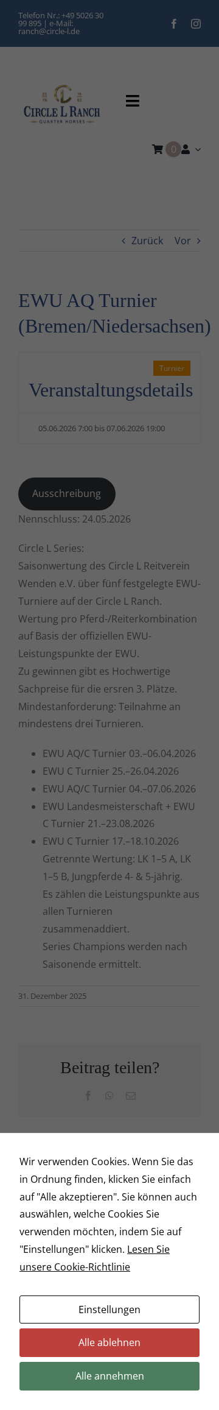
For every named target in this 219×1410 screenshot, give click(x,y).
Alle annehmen (109, 1376)
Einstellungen (109, 1309)
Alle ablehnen (109, 1342)
